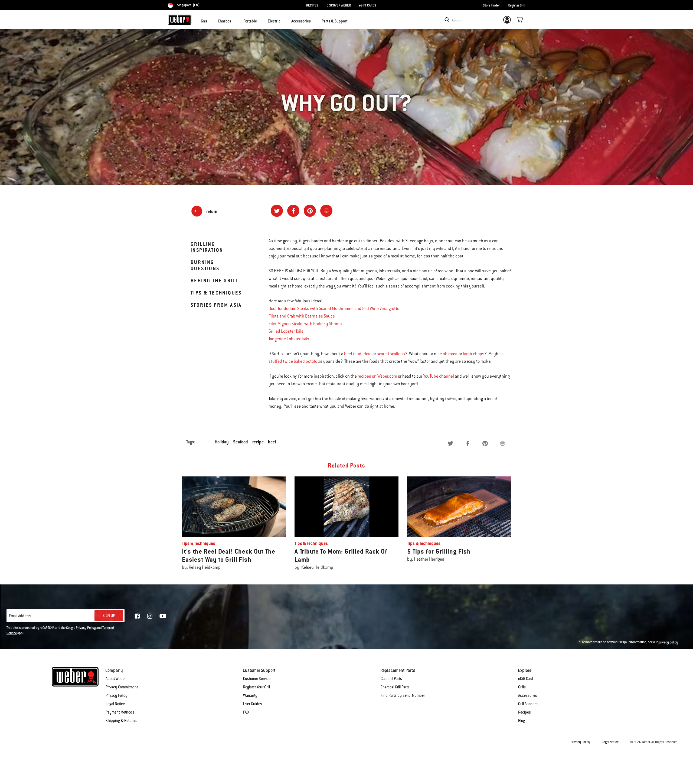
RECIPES (312, 5)
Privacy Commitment (122, 687)
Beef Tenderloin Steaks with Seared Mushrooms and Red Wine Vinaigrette (334, 308)
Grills (522, 687)
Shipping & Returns (121, 720)
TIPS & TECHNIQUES (216, 293)
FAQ (246, 712)
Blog (521, 720)
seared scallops (391, 354)
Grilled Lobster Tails (286, 331)
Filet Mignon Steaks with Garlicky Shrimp (305, 323)
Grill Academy (529, 703)
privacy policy (668, 642)
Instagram (149, 616)
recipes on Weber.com (377, 376)
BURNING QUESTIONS (205, 265)
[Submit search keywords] (447, 20)
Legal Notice (115, 703)
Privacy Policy (86, 628)
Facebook (137, 616)
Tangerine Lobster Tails (289, 339)
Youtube (163, 616)
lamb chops (473, 354)
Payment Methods (120, 712)
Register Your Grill (256, 687)
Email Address (20, 615)
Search (457, 20)
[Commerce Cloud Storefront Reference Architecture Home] (179, 19)
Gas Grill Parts (391, 678)
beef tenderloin (358, 354)
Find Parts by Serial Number (403, 695)
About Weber (116, 678)
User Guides (252, 703)
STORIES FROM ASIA (216, 305)
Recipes (524, 712)
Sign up (109, 615)
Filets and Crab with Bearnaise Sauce (302, 316)
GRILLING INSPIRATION (207, 247)
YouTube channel (438, 376)
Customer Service (256, 678)
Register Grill (516, 5)
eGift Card (525, 678)
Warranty (250, 695)
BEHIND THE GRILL (215, 280)
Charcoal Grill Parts (395, 687)
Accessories (527, 695)
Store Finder (491, 5)
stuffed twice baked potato (293, 361)
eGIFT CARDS (367, 5)
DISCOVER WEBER (338, 5)
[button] (210, 20)
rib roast (450, 354)
